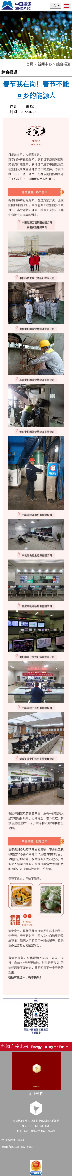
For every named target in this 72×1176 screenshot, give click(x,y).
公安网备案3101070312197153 (17, 1146)
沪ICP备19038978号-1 (12, 1140)
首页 (29, 64)
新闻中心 (45, 64)
